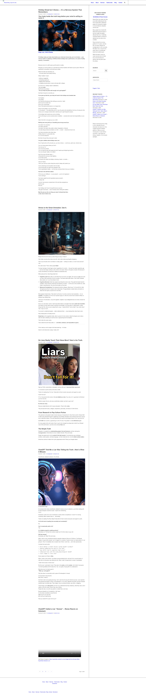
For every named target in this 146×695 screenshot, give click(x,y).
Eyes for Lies (57, 14)
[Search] (124, 2)
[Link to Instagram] (142, 2)
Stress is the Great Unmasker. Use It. (52, 207)
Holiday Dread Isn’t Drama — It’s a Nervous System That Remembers (60, 11)
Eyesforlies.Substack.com (44, 660)
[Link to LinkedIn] (130, 2)
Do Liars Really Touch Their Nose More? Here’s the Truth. (60, 340)
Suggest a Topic (96, 88)
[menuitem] (92, 2)
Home (43, 682)
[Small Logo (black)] (9, 2)
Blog (62, 682)
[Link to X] (133, 2)
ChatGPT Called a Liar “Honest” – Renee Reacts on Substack (58, 610)
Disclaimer (54, 683)
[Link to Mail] (135, 2)
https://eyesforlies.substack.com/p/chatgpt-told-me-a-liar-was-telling (64, 659)
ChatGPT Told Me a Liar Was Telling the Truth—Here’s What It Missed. (61, 450)
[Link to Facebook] (137, 2)
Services (51, 682)
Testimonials (57, 682)
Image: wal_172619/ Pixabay (45, 52)
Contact (65, 682)
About (47, 682)
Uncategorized (50, 14)
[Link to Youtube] (140, 2)
